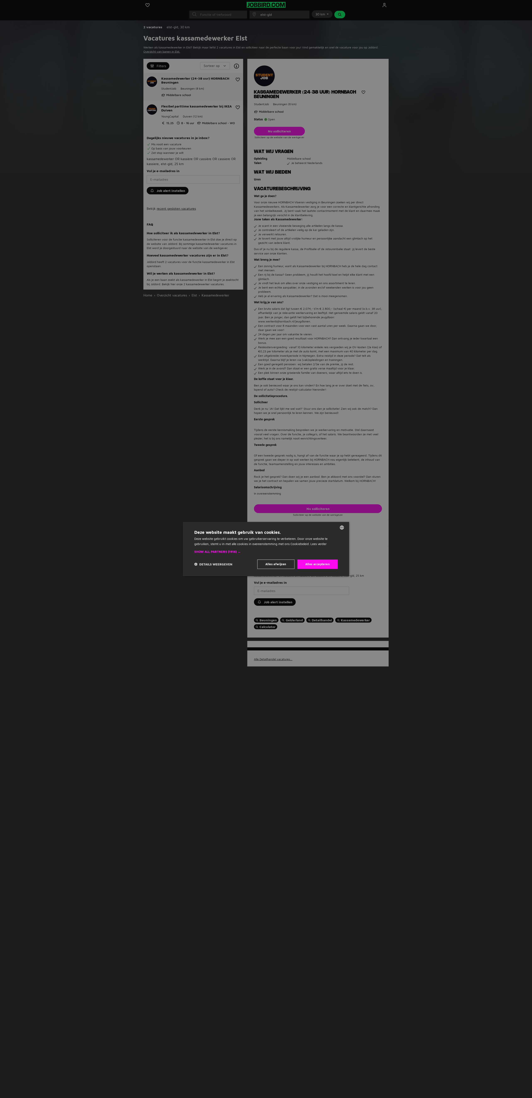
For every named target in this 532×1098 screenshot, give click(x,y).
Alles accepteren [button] (317, 564)
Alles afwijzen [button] (275, 564)
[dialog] (266, 549)
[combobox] (342, 528)
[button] (266, 552)
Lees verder (318, 544)
